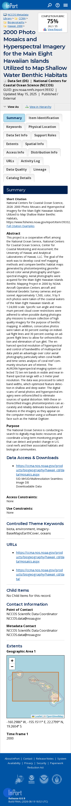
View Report (55, 29)
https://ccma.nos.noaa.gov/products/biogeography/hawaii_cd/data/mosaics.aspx (40, 470)
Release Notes (45, 758)
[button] (12, 661)
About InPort (12, 758)
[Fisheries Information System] (19, 783)
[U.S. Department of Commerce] (57, 783)
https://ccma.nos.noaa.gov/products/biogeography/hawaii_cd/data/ (40, 574)
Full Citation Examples (21, 226)
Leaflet (38, 716)
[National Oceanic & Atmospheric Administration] (44, 783)
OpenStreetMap (54, 716)
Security (41, 763)
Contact (27, 758)
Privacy (28, 763)
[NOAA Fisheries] (31, 783)
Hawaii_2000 (15, 26)
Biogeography (16, 22)
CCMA (22, 18)
